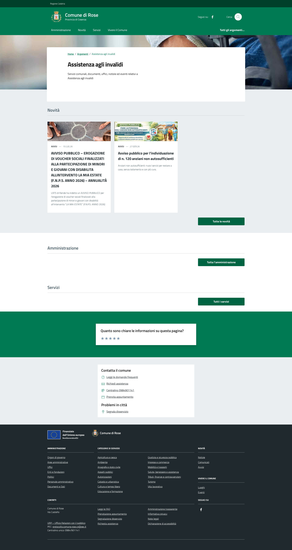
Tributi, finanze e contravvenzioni (164, 477)
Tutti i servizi (221, 302)
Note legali (153, 519)
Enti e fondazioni (55, 472)
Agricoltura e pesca (107, 457)
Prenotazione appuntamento (112, 514)
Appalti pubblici (105, 472)
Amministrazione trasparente (162, 509)
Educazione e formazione (110, 491)
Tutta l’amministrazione (221, 262)
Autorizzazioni (105, 477)
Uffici (49, 467)
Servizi (97, 30)
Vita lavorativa (155, 486)
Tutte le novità (221, 221)
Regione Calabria (57, 3)
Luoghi (201, 487)
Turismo (151, 481)
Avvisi (201, 467)
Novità (82, 30)
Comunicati (203, 462)
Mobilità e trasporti (157, 467)
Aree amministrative (57, 462)
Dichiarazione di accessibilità (162, 523)
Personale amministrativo (60, 481)
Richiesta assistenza (108, 523)
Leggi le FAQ (104, 509)
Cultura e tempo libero (109, 486)
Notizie (201, 457)
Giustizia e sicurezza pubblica (162, 457)
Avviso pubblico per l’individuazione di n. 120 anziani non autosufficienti (146, 155)
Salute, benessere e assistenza (163, 472)
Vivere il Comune (117, 30)
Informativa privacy (157, 514)
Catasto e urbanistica (108, 481)
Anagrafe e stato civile (109, 467)
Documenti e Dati (56, 486)
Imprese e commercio (158, 462)
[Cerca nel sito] (238, 17)
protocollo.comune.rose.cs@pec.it (69, 526)
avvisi (54, 146)
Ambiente (103, 462)
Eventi (201, 492)
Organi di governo (56, 457)
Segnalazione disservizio (110, 519)
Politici (50, 477)
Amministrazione (61, 30)
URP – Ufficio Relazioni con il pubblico (66, 523)
